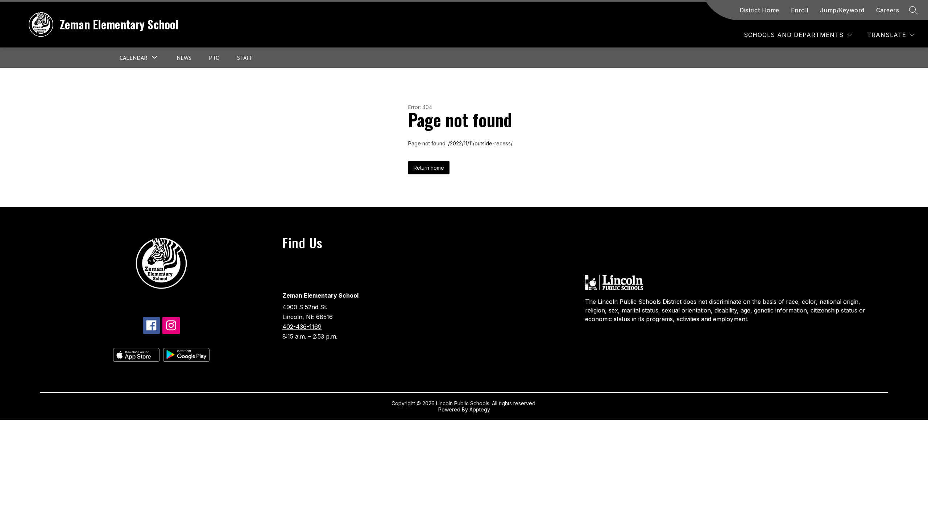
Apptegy (479, 409)
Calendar (134, 57)
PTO (214, 57)
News (184, 57)
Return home (429, 168)
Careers (887, 10)
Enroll (799, 10)
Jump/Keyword (842, 10)
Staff (245, 57)
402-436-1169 (302, 326)
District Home (759, 10)
